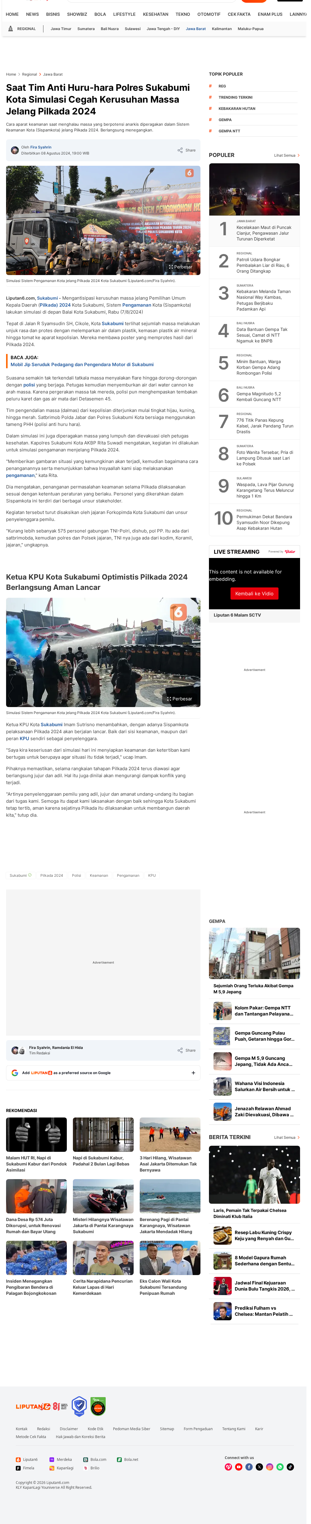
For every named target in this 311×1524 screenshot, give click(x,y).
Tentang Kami (233, 1429)
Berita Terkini (230, 1137)
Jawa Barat (196, 28)
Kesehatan (155, 14)
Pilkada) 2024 (55, 305)
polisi (29, 385)
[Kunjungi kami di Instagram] (269, 1467)
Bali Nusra (110, 28)
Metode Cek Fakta (31, 1436)
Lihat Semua (285, 155)
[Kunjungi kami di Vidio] (228, 1467)
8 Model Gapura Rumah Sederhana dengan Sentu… (265, 1261)
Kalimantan (222, 28)
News (32, 14)
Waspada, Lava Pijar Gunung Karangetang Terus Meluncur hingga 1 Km (265, 490)
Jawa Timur (61, 28)
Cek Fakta (239, 14)
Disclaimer (69, 1429)
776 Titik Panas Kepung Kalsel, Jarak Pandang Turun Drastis (265, 425)
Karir (259, 1429)
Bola (100, 14)
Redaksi (43, 1429)
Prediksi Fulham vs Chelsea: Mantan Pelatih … (264, 1311)
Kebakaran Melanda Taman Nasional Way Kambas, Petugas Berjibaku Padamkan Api (264, 300)
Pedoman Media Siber (131, 1429)
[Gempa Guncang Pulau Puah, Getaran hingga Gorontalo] (223, 1036)
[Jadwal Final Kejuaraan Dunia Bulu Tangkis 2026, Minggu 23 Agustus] (223, 1286)
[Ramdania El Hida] (22, 1050)
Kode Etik (95, 1429)
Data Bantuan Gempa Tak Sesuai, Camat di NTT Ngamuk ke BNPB (262, 335)
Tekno (183, 14)
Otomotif (208, 14)
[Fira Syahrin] (15, 150)
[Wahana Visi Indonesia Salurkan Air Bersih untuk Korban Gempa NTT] (223, 1086)
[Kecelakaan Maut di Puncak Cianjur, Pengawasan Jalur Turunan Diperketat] (254, 189)
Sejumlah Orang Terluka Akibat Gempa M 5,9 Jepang (253, 988)
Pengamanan (136, 305)
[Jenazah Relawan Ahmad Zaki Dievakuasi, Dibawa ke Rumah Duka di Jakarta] (223, 1112)
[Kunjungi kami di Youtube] (238, 1467)
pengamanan (20, 475)
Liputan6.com (57, 1482)
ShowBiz (77, 14)
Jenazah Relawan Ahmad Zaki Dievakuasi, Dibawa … (264, 1111)
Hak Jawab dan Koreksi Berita (80, 1436)
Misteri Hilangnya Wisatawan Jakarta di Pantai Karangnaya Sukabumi (103, 1225)
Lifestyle (124, 14)
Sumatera (86, 28)
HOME (12, 14)
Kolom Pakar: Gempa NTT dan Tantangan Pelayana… (264, 1011)
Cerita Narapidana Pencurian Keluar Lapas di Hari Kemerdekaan (103, 1287)
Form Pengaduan (198, 1429)
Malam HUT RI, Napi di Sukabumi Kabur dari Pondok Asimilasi (36, 1163)
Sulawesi (133, 28)
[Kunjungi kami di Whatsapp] (280, 1467)
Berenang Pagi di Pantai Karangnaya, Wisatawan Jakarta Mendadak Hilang (166, 1225)
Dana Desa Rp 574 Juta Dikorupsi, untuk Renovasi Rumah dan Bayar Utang (33, 1225)
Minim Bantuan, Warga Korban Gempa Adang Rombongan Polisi (259, 367)
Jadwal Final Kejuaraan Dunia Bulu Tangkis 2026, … (265, 1286)
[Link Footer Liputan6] (42, 1406)
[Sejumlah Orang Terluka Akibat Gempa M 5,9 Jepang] (254, 953)
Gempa (217, 921)
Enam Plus (270, 14)
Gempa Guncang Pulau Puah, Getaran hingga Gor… (265, 1036)
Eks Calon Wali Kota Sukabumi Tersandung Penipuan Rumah (163, 1287)
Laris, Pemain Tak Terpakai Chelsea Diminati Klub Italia (250, 1213)
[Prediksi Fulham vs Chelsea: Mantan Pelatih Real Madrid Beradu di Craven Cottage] (223, 1311)
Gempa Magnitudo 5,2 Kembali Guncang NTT (259, 396)
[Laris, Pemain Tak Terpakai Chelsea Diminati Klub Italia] (254, 1175)
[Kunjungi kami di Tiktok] (290, 1467)
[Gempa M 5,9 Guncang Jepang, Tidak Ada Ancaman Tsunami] (223, 1061)
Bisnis (53, 14)
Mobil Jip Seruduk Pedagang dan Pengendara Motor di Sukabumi (82, 364)
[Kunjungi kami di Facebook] (249, 1467)
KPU (24, 738)
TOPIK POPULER (226, 74)
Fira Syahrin (40, 147)
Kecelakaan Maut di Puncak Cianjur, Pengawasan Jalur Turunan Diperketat (264, 233)
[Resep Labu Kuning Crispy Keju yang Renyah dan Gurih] (223, 1235)
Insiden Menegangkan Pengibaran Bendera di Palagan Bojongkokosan (31, 1287)
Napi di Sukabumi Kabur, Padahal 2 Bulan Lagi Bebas (101, 1160)
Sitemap (167, 1429)
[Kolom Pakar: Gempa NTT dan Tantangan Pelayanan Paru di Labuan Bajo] (223, 1011)
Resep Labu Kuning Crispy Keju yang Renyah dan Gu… (264, 1235)
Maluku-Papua (251, 28)
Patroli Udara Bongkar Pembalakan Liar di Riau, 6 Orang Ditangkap (263, 265)
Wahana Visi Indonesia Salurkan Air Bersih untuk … (265, 1086)
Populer (221, 155)
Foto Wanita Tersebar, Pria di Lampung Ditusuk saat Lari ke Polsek (265, 458)
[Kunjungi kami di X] (259, 1467)
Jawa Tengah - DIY (163, 28)
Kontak (21, 1429)
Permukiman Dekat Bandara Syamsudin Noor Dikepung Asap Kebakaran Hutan (264, 522)
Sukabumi (47, 298)
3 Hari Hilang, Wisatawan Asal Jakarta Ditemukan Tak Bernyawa (168, 1163)
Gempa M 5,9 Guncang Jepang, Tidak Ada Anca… (263, 1061)
